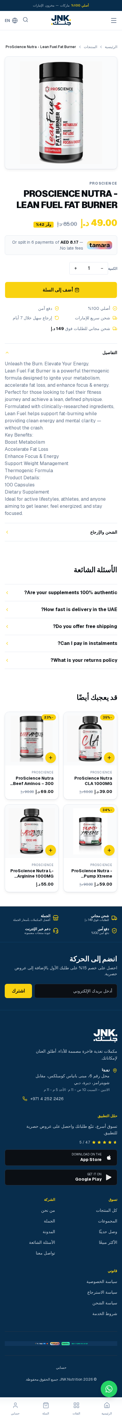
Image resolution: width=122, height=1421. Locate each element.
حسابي (61, 1367)
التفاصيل (109, 352)
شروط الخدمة (104, 1313)
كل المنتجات (106, 1210)
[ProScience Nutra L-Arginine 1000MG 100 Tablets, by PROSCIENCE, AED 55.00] (31, 848)
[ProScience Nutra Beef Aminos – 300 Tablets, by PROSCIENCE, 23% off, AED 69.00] (31, 755)
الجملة (49, 1221)
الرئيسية (111, 47)
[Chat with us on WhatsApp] (109, 1389)
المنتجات (90, 47)
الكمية (112, 268)
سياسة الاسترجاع (102, 1292)
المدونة (49, 1231)
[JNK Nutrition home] (61, 20)
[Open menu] (113, 20)
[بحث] (25, 20)
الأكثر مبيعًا (108, 1242)
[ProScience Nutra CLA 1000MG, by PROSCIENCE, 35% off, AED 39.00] (90, 755)
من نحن (48, 1210)
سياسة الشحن (104, 1303)
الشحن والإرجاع (103, 532)
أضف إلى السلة (58, 290)
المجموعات (107, 1221)
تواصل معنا (45, 1253)
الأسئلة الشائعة (42, 1242)
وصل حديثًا (108, 1231)
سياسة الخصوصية (101, 1281)
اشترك (18, 991)
